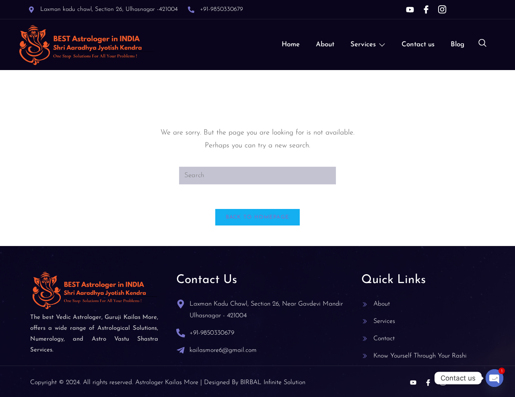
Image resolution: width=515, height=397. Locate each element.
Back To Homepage (258, 217)
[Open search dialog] (482, 45)
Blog (457, 44)
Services (363, 44)
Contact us (418, 44)
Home (291, 44)
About (325, 44)
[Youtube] (410, 10)
